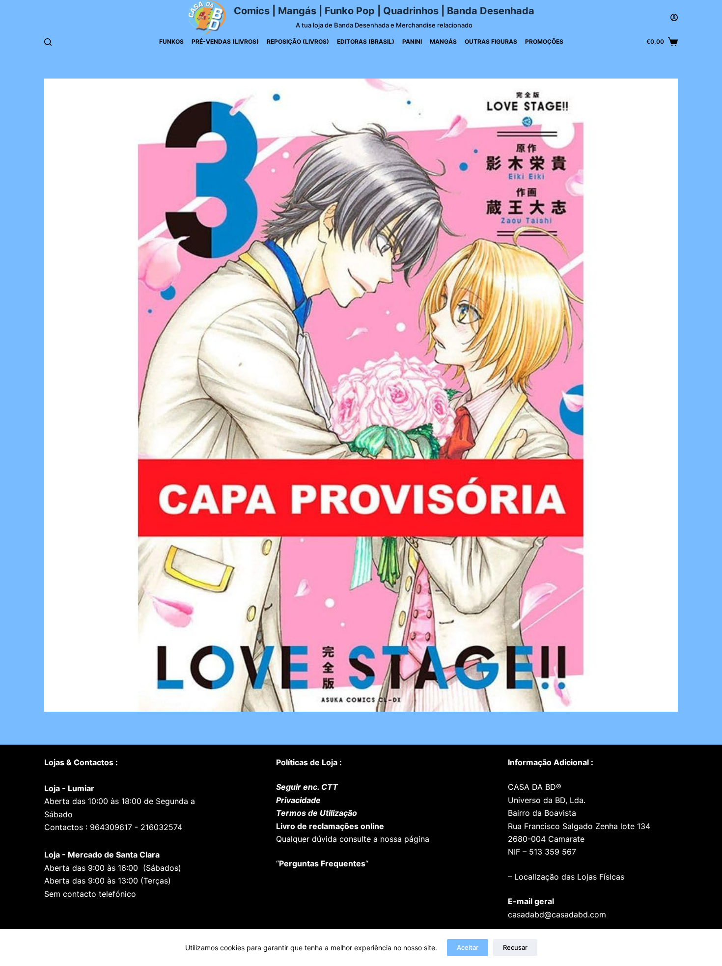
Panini (412, 41)
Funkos (171, 41)
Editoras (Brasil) (365, 41)
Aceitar (467, 947)
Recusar (515, 947)
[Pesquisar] (48, 42)
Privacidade (298, 800)
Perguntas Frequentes (322, 863)
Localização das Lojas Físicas (568, 877)
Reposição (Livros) (298, 41)
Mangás (443, 41)
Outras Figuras (491, 41)
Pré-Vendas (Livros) (225, 41)
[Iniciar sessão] (674, 17)
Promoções (544, 41)
